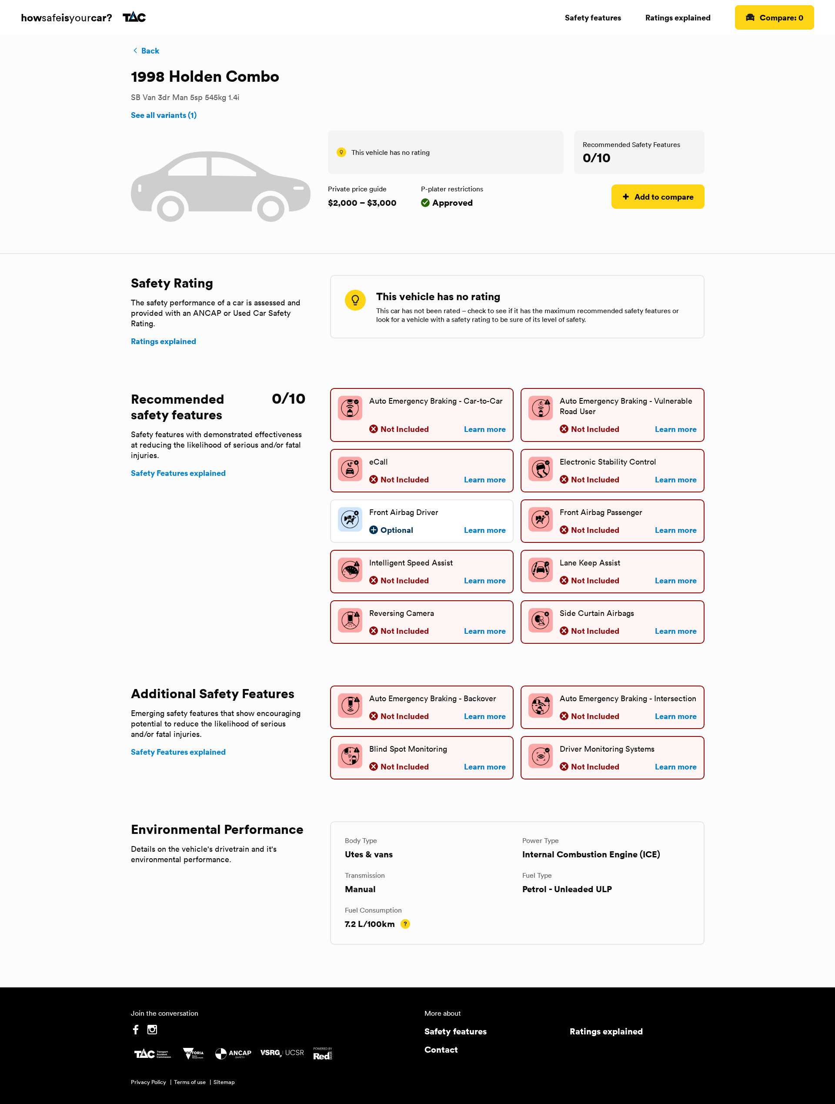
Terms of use (190, 1082)
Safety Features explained (178, 473)
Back (150, 50)
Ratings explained (678, 17)
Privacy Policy (148, 1082)
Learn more (485, 429)
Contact (441, 1049)
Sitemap (224, 1082)
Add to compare (664, 196)
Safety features (593, 17)
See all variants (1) (164, 115)
